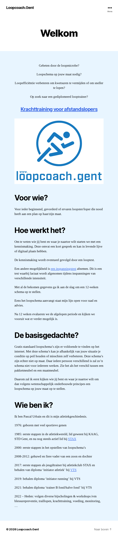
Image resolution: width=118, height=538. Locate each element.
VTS (73, 470)
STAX (72, 439)
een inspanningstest (63, 269)
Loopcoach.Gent (20, 8)
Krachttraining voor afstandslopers (59, 109)
